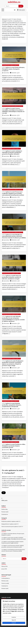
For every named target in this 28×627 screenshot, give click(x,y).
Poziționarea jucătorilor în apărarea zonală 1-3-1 (11, 148)
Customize (14, 617)
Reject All (14, 620)
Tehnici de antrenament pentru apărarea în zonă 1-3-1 (13, 106)
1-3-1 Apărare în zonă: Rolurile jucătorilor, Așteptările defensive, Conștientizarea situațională (11, 405)
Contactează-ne (4, 514)
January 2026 (4, 568)
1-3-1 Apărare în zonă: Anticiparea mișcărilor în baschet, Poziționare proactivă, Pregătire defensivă (12, 152)
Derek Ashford (6, 72)
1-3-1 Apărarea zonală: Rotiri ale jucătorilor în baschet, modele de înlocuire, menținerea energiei (11, 277)
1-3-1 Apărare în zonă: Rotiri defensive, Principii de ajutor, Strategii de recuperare (13, 69)
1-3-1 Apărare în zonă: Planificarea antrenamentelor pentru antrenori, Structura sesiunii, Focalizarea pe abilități (14, 236)
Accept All (14, 622)
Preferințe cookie (4, 580)
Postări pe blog (4, 509)
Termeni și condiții (5, 583)
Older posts (4, 500)
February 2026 (4, 566)
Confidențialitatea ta (5, 578)
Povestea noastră (4, 511)
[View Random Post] (14, 10)
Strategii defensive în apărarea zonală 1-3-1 (11, 65)
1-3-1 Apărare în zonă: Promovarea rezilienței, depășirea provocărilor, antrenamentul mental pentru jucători (13, 193)
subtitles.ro (14, 2)
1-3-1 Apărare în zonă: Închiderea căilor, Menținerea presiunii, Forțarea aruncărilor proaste (13, 445)
